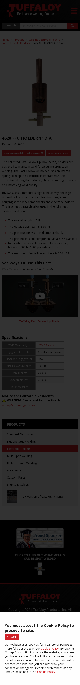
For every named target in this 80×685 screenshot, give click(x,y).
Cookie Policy (50, 648)
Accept (10, 637)
